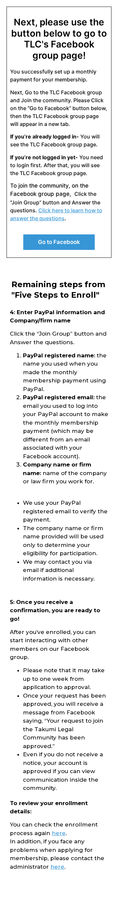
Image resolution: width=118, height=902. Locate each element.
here (59, 833)
